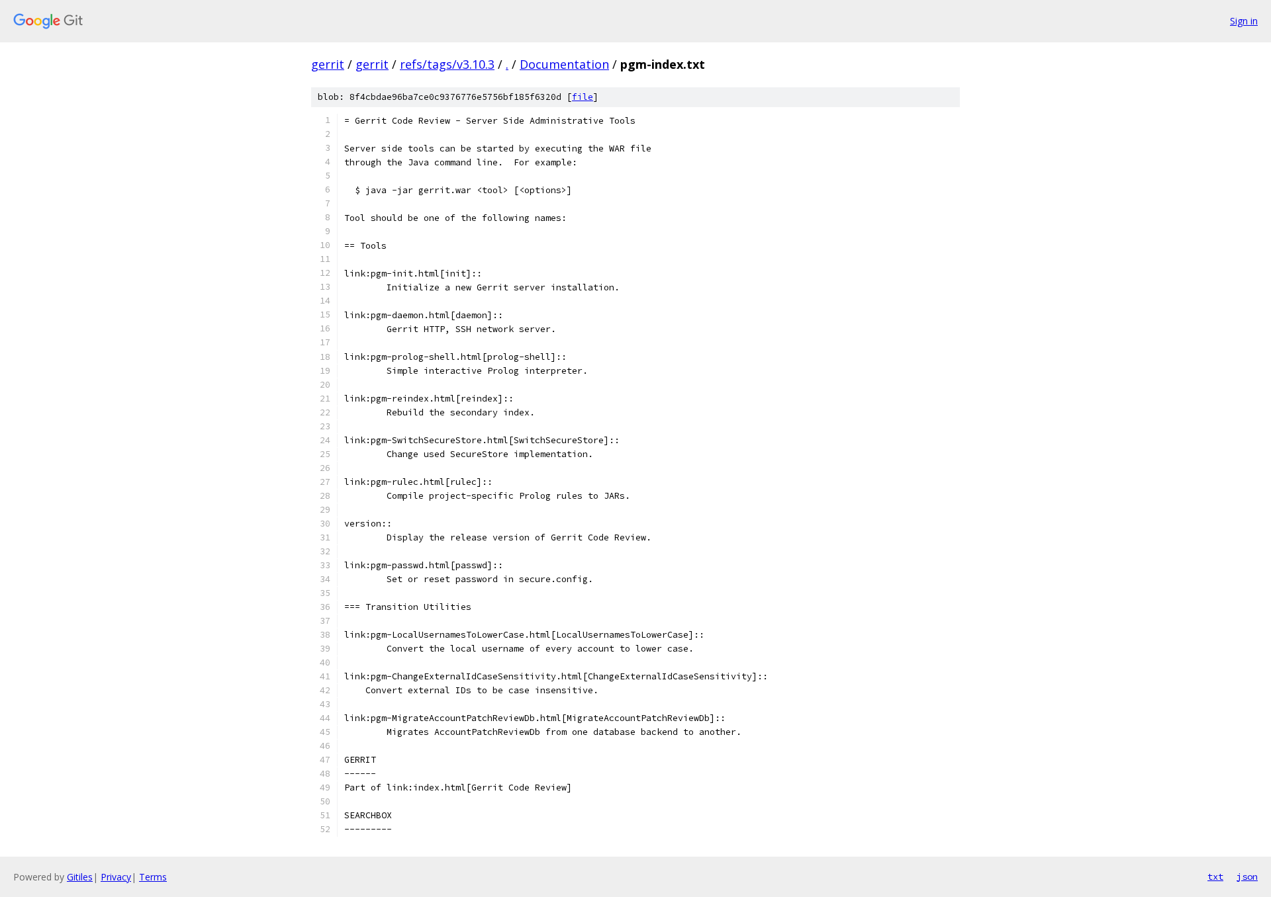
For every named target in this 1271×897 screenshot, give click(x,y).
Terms (153, 877)
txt (1215, 876)
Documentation (564, 64)
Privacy (116, 877)
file (582, 97)
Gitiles (80, 877)
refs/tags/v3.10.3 (447, 64)
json (1247, 876)
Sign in (1244, 21)
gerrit (327, 64)
